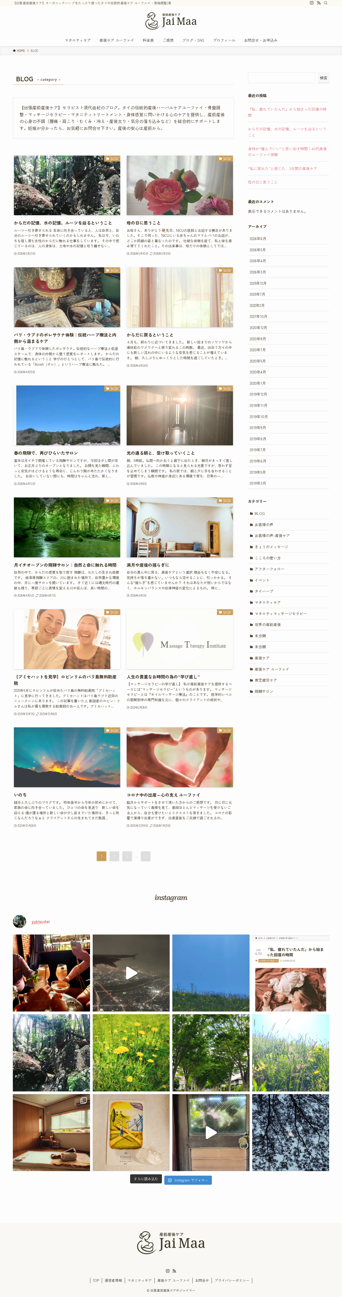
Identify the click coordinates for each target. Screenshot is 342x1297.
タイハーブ (264, 591)
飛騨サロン (264, 691)
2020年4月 (258, 372)
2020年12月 (258, 327)
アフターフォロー (270, 569)
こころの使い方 (268, 558)
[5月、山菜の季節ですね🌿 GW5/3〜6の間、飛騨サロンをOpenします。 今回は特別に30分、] (131, 1132)
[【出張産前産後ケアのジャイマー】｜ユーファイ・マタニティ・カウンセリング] (171, 21)
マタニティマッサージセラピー (281, 613)
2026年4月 (258, 260)
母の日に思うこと (263, 182)
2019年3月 (258, 483)
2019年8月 (258, 438)
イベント (262, 580)
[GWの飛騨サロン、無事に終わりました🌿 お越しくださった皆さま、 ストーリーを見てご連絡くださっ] (51, 1132)
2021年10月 (258, 316)
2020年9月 (258, 338)
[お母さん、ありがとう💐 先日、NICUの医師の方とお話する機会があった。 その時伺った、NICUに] (290, 1052)
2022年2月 (257, 305)
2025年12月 (258, 283)
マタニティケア (268, 602)
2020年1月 (258, 383)
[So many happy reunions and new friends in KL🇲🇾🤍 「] (51, 973)
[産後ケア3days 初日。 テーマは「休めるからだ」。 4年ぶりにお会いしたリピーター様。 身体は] (211, 1052)
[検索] (325, 3)
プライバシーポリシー (232, 1280)
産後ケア (262, 658)
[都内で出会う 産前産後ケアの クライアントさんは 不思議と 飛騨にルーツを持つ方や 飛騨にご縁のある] (211, 973)
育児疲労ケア (266, 680)
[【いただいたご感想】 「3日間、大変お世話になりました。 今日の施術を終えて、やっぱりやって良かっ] (131, 1052)
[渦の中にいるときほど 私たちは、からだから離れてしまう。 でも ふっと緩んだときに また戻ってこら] (290, 1132)
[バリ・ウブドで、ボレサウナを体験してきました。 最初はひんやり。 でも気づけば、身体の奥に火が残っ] (211, 1132)
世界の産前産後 (268, 624)
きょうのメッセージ (271, 546)
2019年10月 (259, 416)
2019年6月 (258, 461)
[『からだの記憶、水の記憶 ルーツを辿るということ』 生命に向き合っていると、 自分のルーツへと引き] (51, 1052)
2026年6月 (258, 238)
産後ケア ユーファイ (272, 669)
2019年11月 (258, 405)
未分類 (260, 635)
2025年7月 (257, 294)
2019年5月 (258, 472)
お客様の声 (264, 524)
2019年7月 (258, 449)
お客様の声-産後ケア (272, 535)
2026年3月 (258, 272)
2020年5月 (258, 361)
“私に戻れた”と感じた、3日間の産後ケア (282, 168)
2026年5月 (258, 249)
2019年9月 (258, 427)
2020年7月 (258, 349)
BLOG (260, 513)
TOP (96, 1280)
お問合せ (202, 1280)
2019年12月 (258, 394)
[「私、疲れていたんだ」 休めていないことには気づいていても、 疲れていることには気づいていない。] (290, 973)
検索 (323, 77)
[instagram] (311, 3)
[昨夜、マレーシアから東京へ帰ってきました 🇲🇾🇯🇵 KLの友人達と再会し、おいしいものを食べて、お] (131, 973)
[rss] (318, 3)
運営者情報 (113, 1280)
